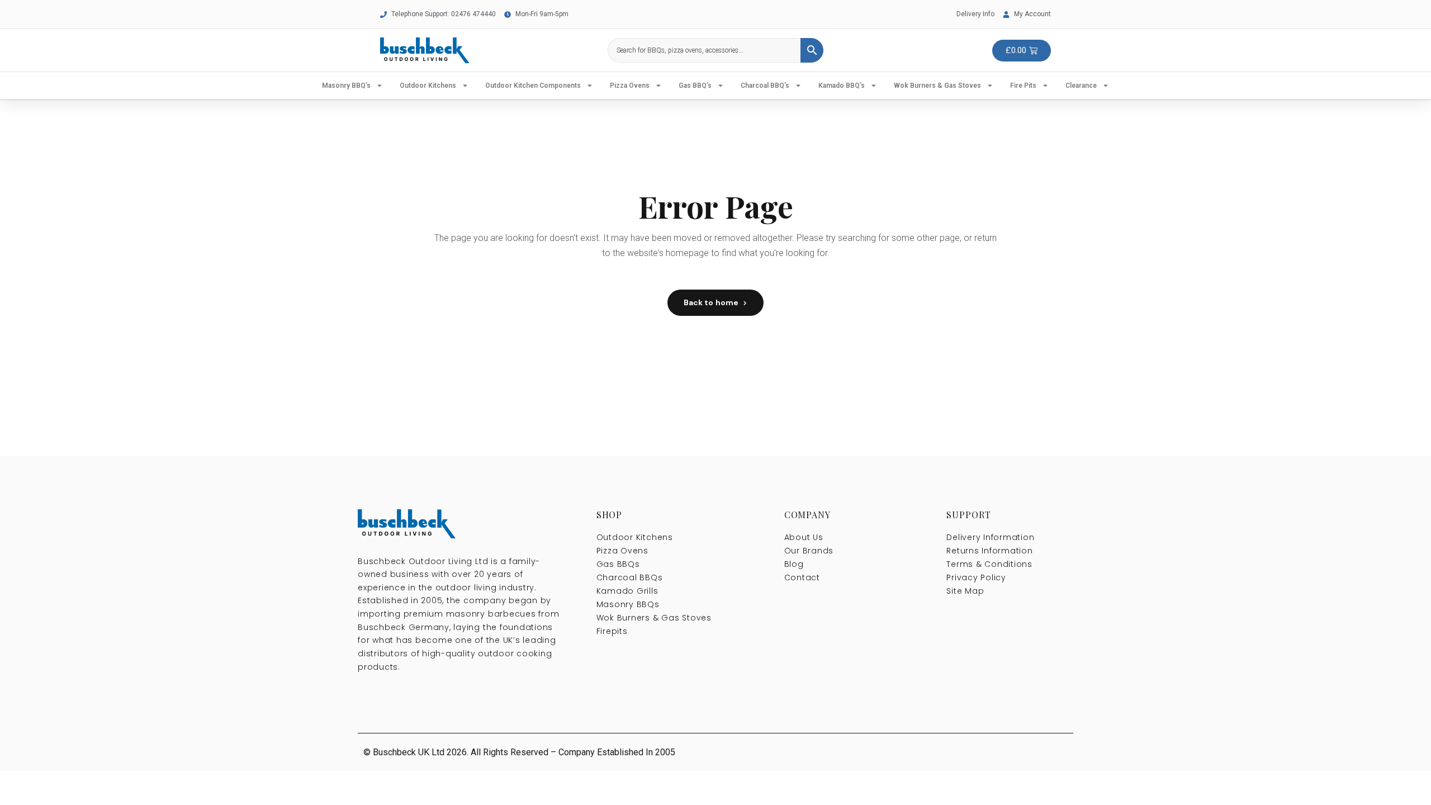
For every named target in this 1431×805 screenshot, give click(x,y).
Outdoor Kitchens (428, 85)
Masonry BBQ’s (346, 85)
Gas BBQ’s (695, 85)
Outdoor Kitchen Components (533, 85)
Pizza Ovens (630, 85)
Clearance (1081, 85)
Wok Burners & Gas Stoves (937, 85)
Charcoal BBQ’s (765, 85)
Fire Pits (1023, 85)
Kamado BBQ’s (841, 85)
